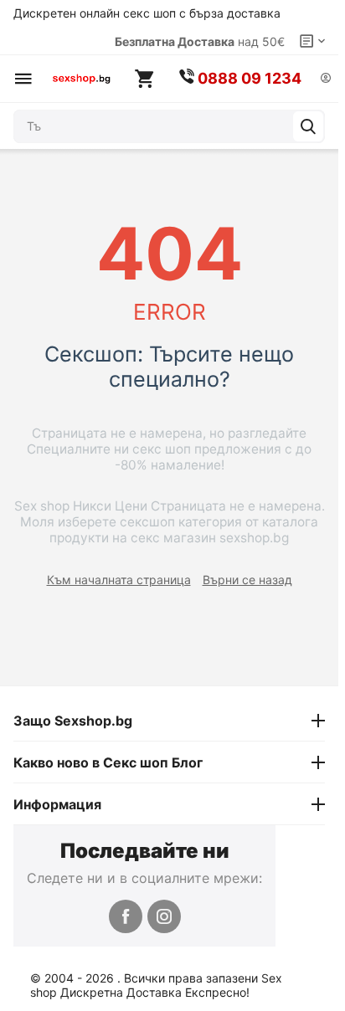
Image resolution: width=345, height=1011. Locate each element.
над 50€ (200, 41)
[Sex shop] (81, 78)
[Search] (308, 126)
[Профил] (326, 79)
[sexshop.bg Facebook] (125, 916)
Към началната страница (119, 579)
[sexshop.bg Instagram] (164, 916)
